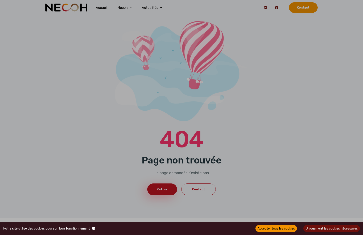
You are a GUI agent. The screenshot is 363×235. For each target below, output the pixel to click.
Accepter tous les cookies (276, 228)
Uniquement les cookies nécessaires (331, 228)
